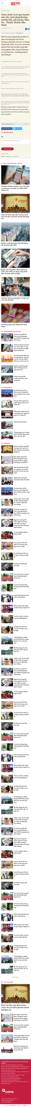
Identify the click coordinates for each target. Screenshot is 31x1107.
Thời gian (8, 156)
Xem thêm (15, 977)
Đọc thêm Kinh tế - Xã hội (13, 163)
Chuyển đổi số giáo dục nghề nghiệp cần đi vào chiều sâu (21, 402)
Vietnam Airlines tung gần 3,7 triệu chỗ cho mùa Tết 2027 (15, 299)
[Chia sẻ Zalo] (29, 29)
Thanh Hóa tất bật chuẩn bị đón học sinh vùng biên (21, 378)
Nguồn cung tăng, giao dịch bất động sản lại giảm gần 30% (14, 244)
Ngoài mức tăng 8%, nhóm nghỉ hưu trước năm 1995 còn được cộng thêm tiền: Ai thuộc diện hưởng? (14, 271)
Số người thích (15, 156)
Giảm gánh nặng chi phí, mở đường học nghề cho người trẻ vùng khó (21, 413)
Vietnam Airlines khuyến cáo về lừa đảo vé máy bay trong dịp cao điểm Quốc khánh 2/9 (15, 188)
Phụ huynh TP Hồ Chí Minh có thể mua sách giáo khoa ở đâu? (21, 544)
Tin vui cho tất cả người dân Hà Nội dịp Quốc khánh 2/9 (21, 576)
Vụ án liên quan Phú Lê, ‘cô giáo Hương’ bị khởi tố (21, 555)
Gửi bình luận (7, 149)
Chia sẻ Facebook (8, 128)
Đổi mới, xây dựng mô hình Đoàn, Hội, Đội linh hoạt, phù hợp (21, 1048)
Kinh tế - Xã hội (5, 10)
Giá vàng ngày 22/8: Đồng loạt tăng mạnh (14, 325)
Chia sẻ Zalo (18, 128)
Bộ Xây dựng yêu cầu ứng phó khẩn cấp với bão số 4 (21, 649)
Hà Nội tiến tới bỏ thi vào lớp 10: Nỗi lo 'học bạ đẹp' (21, 628)
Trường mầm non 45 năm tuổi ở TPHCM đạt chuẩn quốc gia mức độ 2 (21, 434)
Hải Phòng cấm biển (20, 422)
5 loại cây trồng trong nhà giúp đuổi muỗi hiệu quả (21, 586)
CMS (13, 1105)
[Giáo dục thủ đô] (15, 3)
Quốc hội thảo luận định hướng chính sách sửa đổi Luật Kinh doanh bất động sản (15, 217)
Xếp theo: (3, 156)
